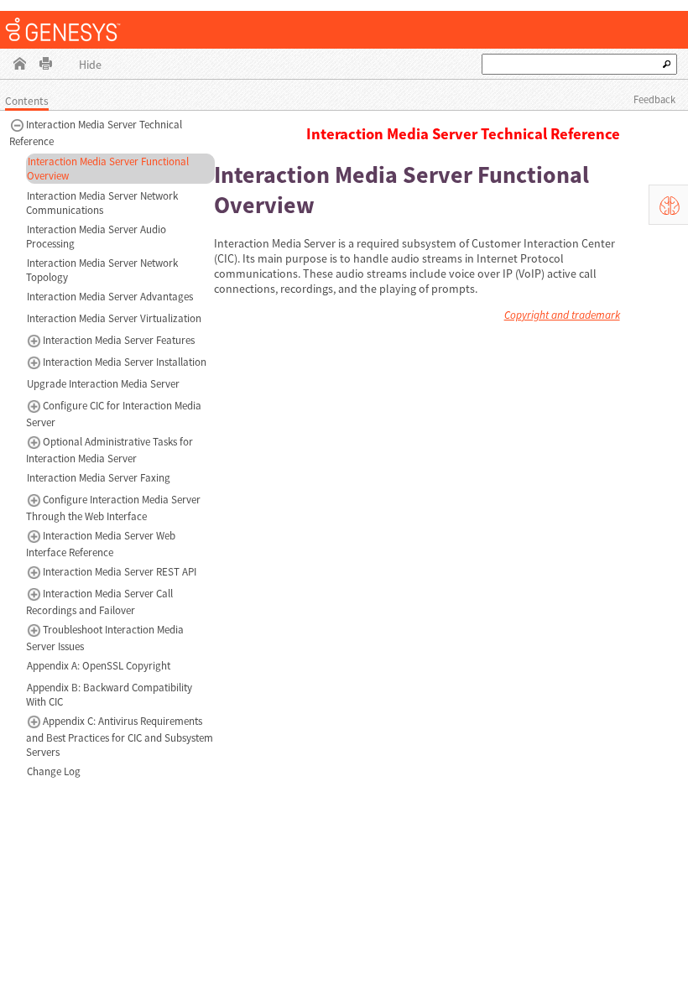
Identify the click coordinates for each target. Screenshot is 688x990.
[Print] (45, 65)
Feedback (654, 99)
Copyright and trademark (562, 315)
